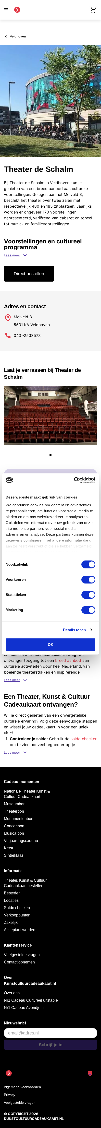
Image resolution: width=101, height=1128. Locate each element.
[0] (93, 10)
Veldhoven (18, 36)
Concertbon (14, 826)
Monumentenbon (18, 819)
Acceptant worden (19, 930)
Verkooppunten (17, 915)
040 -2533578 (27, 335)
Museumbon (14, 804)
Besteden (12, 893)
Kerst (8, 848)
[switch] (88, 579)
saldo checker (84, 738)
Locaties (11, 900)
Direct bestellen (29, 273)
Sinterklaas (14, 855)
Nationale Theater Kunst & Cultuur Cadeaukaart (27, 794)
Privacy (9, 1095)
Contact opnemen (19, 962)
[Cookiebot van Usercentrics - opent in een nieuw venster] (73, 480)
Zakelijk (11, 922)
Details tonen (74, 630)
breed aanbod (68, 660)
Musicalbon (14, 833)
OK (50, 644)
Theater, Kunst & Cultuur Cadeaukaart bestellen (25, 883)
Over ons (12, 993)
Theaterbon (14, 811)
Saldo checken (17, 908)
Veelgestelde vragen (22, 955)
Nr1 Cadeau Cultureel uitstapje (31, 1000)
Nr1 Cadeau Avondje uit (25, 1008)
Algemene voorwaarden (22, 1087)
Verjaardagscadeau (21, 841)
